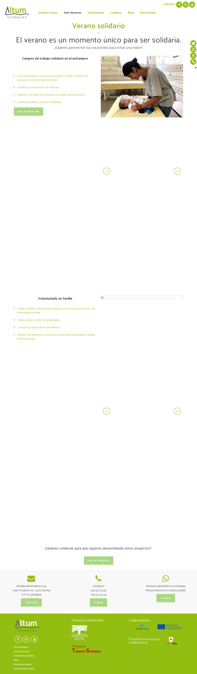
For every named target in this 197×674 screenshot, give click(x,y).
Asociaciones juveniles (24, 656)
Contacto (31, 602)
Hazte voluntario (21, 651)
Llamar (98, 602)
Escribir (166, 598)
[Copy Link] (193, 62)
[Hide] (196, 67)
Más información (28, 111)
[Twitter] (193, 43)
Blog (16, 660)
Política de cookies (23, 664)
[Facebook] (193, 55)
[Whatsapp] (193, 49)
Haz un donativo (98, 560)
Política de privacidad (24, 669)
